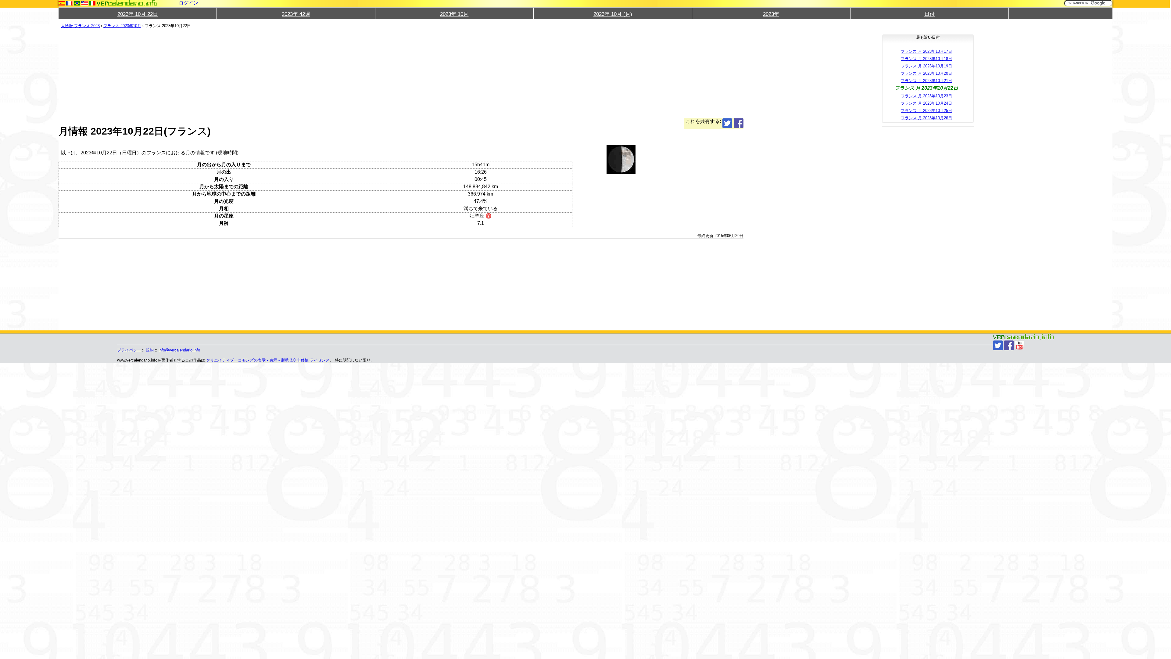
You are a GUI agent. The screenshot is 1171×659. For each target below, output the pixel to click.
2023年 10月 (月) (612, 14)
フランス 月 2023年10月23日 (926, 96)
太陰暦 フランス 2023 (80, 25)
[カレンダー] (127, 3)
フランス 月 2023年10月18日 (926, 58)
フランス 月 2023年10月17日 (926, 51)
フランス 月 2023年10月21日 (926, 80)
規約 (150, 350)
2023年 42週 (296, 14)
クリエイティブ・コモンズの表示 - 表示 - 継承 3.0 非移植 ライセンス (268, 360)
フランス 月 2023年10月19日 (926, 66)
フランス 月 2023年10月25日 (926, 110)
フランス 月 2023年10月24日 (926, 103)
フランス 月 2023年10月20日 (926, 73)
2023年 (771, 14)
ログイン (188, 2)
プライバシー (129, 350)
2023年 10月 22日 (137, 14)
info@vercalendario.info (179, 350)
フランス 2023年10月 (122, 25)
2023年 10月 (454, 14)
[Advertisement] (241, 75)
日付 (929, 14)
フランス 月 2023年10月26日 (926, 118)
